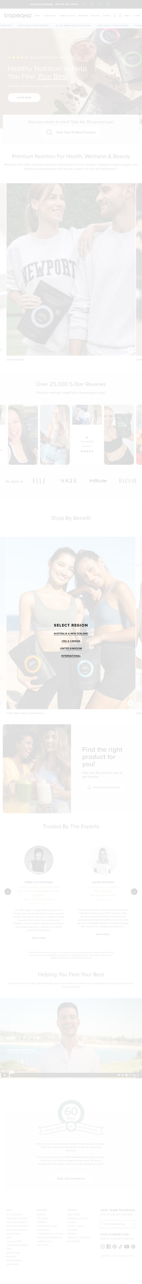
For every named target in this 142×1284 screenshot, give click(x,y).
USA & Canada (71, 641)
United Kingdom (71, 648)
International (71, 656)
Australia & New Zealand (71, 633)
